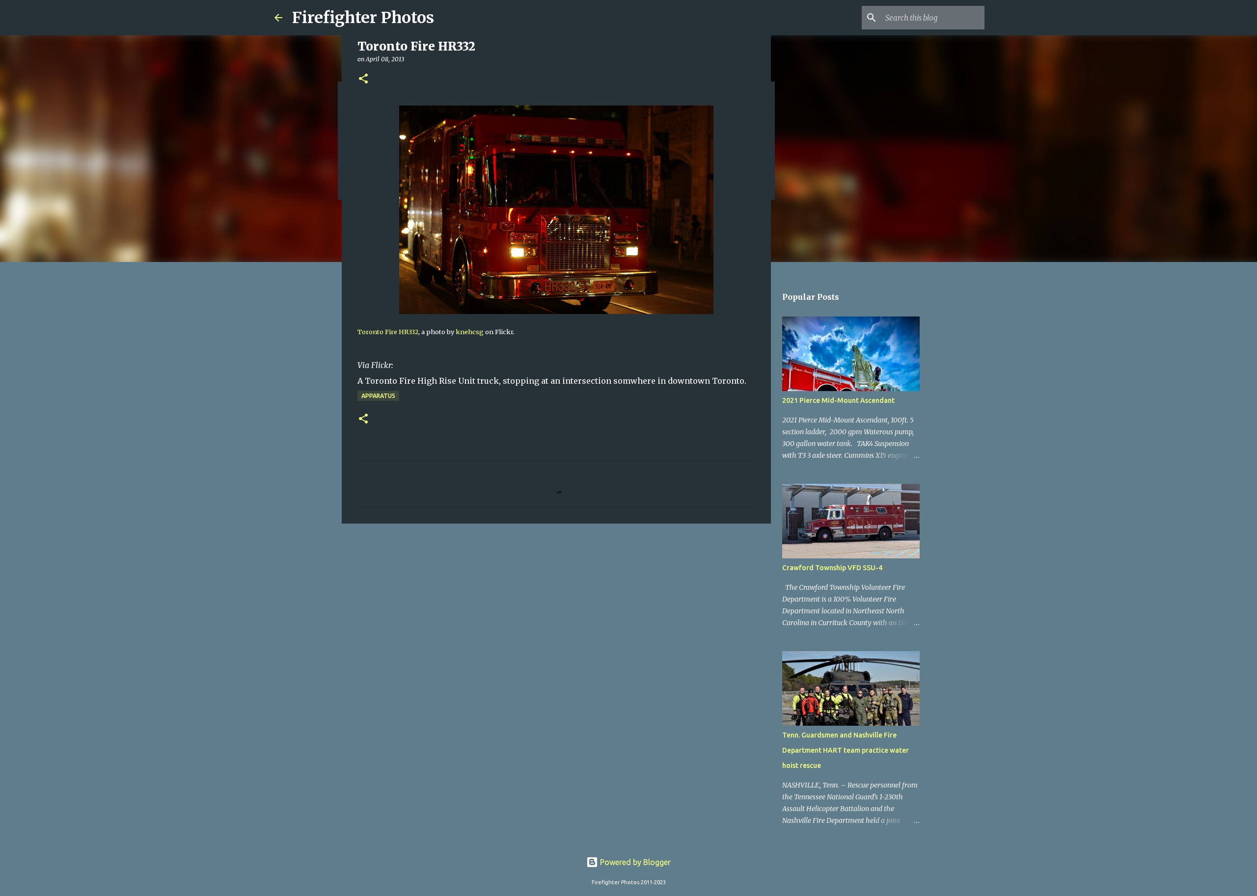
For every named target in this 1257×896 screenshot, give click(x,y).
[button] (363, 79)
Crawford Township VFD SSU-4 (832, 568)
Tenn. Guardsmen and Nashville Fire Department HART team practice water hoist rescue (845, 750)
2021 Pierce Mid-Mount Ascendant (838, 400)
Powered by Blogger (634, 862)
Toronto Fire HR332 (387, 332)
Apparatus (378, 396)
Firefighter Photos (363, 17)
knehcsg (470, 332)
